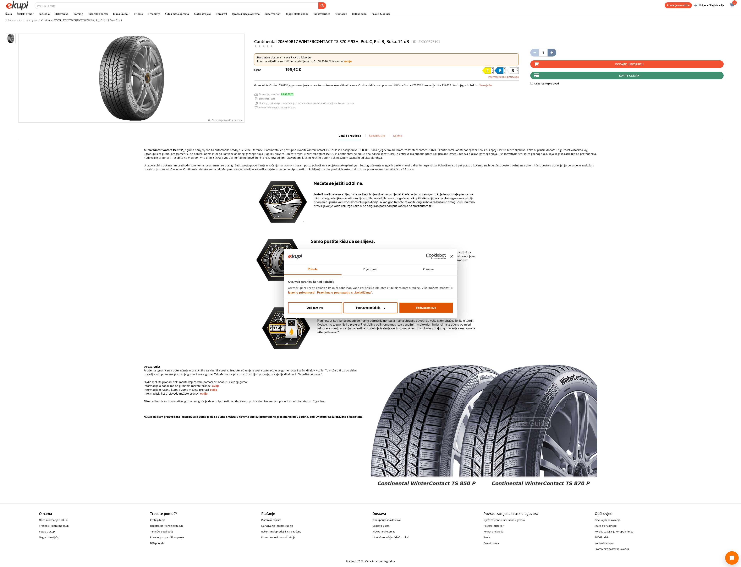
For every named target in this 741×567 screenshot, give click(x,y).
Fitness (138, 14)
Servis (487, 537)
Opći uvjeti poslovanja (607, 520)
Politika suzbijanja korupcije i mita (614, 531)
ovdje (348, 61)
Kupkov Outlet (321, 14)
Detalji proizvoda (349, 137)
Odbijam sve (315, 307)
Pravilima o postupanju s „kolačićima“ (344, 292)
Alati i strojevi (202, 14)
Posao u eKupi (47, 531)
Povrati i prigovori (494, 525)
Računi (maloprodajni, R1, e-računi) (281, 531)
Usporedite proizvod (546, 83)
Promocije (341, 14)
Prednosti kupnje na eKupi (54, 525)
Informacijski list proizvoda (503, 76)
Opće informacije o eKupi (53, 520)
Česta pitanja (157, 520)
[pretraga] (322, 5)
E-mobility (154, 14)
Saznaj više (485, 85)
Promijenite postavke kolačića (612, 549)
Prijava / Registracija (711, 5)
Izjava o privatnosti (606, 525)
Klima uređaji (121, 14)
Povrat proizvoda (493, 531)
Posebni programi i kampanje (167, 537)
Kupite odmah (629, 75)
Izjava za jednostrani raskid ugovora (504, 520)
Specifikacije (377, 136)
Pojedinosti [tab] (370, 269)
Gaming (78, 14)
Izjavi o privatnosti (301, 292)
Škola (8, 14)
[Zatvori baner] (451, 256)
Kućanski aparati (98, 14)
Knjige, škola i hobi (296, 14)
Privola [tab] (312, 269)
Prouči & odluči (381, 14)
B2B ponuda (359, 14)
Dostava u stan (381, 525)
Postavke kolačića (368, 307)
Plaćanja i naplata (271, 520)
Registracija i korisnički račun (166, 525)
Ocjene (397, 136)
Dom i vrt (221, 14)
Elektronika (62, 14)
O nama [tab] (428, 269)
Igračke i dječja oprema (246, 14)
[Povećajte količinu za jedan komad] (552, 53)
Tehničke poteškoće (161, 531)
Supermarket (272, 14)
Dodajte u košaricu (629, 64)
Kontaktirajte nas (604, 543)
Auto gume (31, 20)
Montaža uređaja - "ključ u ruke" (390, 537)
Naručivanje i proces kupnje (277, 525)
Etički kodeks (602, 537)
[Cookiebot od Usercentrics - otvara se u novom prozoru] (429, 256)
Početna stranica (13, 20)
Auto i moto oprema (177, 14)
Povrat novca (491, 543)
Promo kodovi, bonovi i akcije (278, 537)
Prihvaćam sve (426, 307)
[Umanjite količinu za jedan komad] (534, 53)
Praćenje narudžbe (678, 5)
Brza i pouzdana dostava (386, 520)
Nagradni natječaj (49, 537)
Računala (44, 14)
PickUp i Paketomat (383, 531)
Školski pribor (25, 14)
